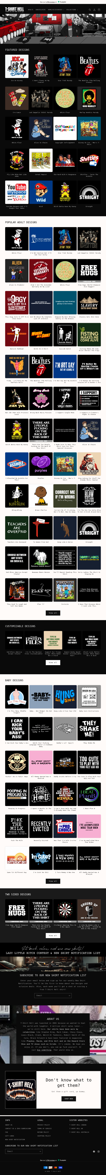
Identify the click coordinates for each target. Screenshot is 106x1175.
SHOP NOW (68, 1099)
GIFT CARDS (9, 1136)
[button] (56, 9)
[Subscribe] (69, 995)
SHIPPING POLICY (44, 1136)
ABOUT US (8, 1125)
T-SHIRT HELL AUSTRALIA (79, 1132)
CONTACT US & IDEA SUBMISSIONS (18, 1128)
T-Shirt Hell (56, 1171)
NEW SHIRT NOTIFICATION (15, 1139)
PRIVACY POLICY (43, 1125)
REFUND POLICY (43, 1132)
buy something (44, 1050)
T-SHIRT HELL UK (76, 1128)
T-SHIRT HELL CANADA (77, 1125)
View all (53, 613)
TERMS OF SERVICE (44, 1128)
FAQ (6, 1132)
